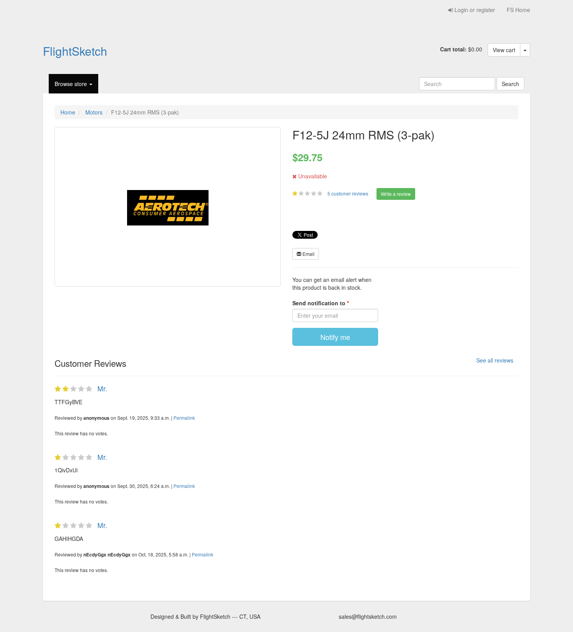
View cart (504, 50)
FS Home (518, 10)
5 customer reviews (348, 193)
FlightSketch (75, 50)
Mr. (102, 388)
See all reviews (494, 360)
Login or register (474, 10)
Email (308, 253)
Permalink (184, 417)
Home (67, 112)
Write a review (396, 193)
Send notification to (319, 303)
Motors (94, 112)
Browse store (71, 84)
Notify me (335, 337)
